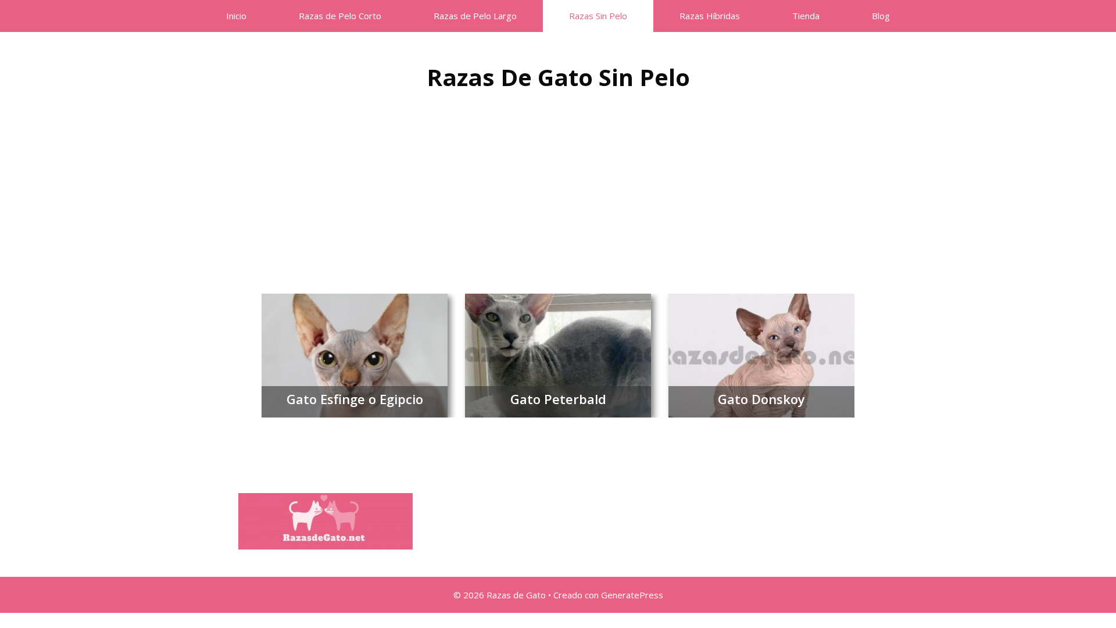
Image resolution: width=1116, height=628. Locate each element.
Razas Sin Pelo (598, 16)
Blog (881, 16)
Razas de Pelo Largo (475, 16)
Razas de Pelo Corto (340, 16)
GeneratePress (632, 595)
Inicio (236, 16)
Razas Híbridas (709, 16)
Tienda (806, 16)
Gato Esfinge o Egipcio (355, 399)
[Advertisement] (558, 189)
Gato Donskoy (761, 399)
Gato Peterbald (558, 399)
